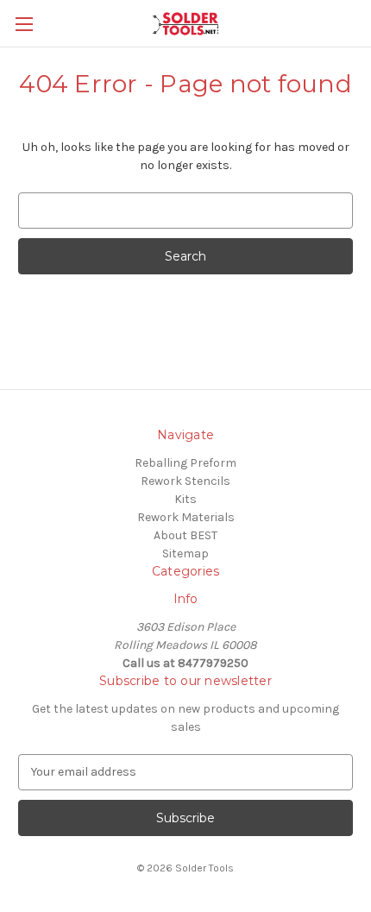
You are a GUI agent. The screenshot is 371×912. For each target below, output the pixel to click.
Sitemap (185, 553)
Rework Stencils (185, 481)
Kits (185, 499)
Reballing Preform (185, 463)
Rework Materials (186, 517)
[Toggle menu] (23, 23)
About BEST (185, 535)
